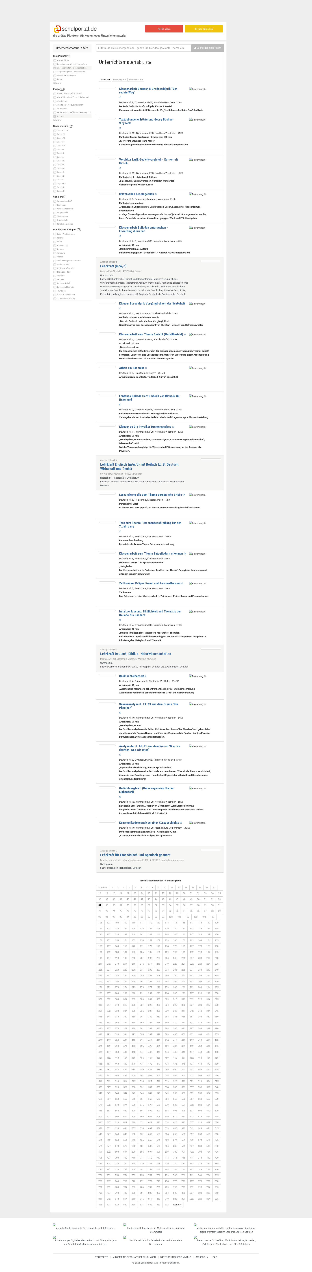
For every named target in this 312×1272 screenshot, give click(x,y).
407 (108, 1040)
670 (175, 1140)
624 (167, 1122)
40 (128, 899)
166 (100, 946)
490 (175, 1069)
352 (150, 1016)
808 (200, 1193)
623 (158, 1122)
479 (208, 1063)
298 (200, 993)
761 (183, 1175)
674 (208, 1140)
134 (208, 928)
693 (117, 1151)
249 (167, 975)
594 (167, 1110)
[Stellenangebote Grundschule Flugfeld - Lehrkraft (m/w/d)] (211, 261)
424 (125, 1046)
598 (200, 1110)
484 (125, 1069)
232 (150, 969)
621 (142, 1122)
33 (205, 893)
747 (192, 1169)
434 (208, 1046)
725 (133, 1163)
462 (192, 1057)
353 (158, 1016)
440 (133, 1052)
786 (142, 1187)
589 (125, 1110)
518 (158, 1081)
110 (133, 922)
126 (142, 928)
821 (183, 1198)
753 (117, 1175)
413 (158, 1040)
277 (150, 987)
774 (167, 1181)
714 (167, 1157)
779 (208, 1181)
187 (150, 952)
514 (125, 1081)
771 (142, 1181)
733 (200, 1163)
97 (149, 917)
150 (216, 934)
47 (177, 899)
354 (167, 1016)
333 (117, 1011)
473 (158, 1063)
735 (216, 1163)
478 (200, 1063)
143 (158, 934)
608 (158, 1116)
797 (108, 1193)
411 (142, 1040)
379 (125, 1028)
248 (158, 975)
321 (142, 1005)
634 (125, 1128)
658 (200, 1134)
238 (200, 969)
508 (200, 1075)
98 (156, 917)
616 (100, 1122)
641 (183, 1128)
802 (150, 1193)
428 (158, 1046)
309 (167, 999)
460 (175, 1057)
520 (175, 1081)
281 (183, 987)
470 (133, 1063)
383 (158, 1028)
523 (200, 1081)
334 (125, 1011)
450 (216, 1052)
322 (150, 1005)
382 (150, 1028)
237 (192, 969)
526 (100, 1087)
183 (117, 952)
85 (191, 911)
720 (216, 1157)
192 (192, 952)
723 (117, 1163)
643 (200, 1128)
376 (100, 1028)
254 (208, 975)
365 (133, 1022)
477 (192, 1063)
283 (200, 987)
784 (125, 1187)
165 (216, 940)
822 (192, 1198)
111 (142, 922)
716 (183, 1157)
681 (142, 1146)
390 (216, 1028)
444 (167, 1052)
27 (163, 893)
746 (183, 1169)
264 (167, 981)
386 (183, 1028)
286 (100, 993)
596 (183, 1110)
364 (125, 1022)
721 (100, 1163)
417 (192, 1040)
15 (200, 887)
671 (183, 1140)
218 (158, 963)
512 (108, 1081)
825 (216, 1198)
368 (158, 1022)
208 (200, 958)
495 (216, 1069)
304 (125, 999)
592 (150, 1110)
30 (184, 893)
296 (183, 993)
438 (117, 1052)
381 (142, 1028)
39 (121, 899)
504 (167, 1075)
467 (108, 1063)
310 (175, 999)
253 (200, 975)
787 (150, 1187)
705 (216, 1151)
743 (158, 1169)
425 (133, 1046)
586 (100, 1110)
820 (175, 1198)
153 (117, 940)
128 (158, 928)
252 (192, 975)
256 (100, 981)
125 (133, 928)
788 (158, 1187)
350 (133, 1016)
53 (219, 899)
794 (208, 1187)
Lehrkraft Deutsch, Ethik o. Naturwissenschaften (135, 654)
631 (100, 1128)
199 (125, 958)
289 (125, 993)
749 (208, 1169)
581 (183, 1105)
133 (200, 928)
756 (142, 1175)
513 (117, 1081)
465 (216, 1057)
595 (175, 1110)
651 (142, 1134)
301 (100, 999)
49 (191, 899)
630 (216, 1122)
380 (133, 1028)
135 (216, 928)
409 (125, 1040)
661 (100, 1140)
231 (142, 969)
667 (150, 1140)
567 (192, 1099)
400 (175, 1034)
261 (142, 981)
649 (125, 1134)
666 (142, 1140)
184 (125, 952)
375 (216, 1022)
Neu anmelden (205, 29)
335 (133, 1011)
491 (183, 1069)
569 (208, 1099)
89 (219, 911)
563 (158, 1099)
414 (167, 1040)
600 (216, 1110)
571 (100, 1105)
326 (183, 1005)
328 (200, 1005)
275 (133, 987)
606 (142, 1116)
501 (142, 1075)
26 (156, 893)
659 (208, 1134)
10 (165, 887)
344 (208, 1011)
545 (133, 1093)
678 (117, 1146)
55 (106, 905)
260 (133, 981)
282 (192, 987)
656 (183, 1134)
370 (175, 1022)
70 (212, 905)
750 (216, 1169)
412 (150, 1040)
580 (175, 1105)
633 (117, 1128)
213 (117, 963)
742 (150, 1169)
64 (170, 905)
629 (208, 1122)
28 (170, 893)
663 (117, 1140)
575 (133, 1105)
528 (117, 1087)
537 (192, 1087)
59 (135, 905)
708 (117, 1157)
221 (183, 963)
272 (108, 987)
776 (183, 1181)
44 (156, 899)
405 (216, 1034)
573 (117, 1105)
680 (133, 1146)
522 (192, 1081)
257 (108, 981)
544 (125, 1093)
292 (150, 993)
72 (99, 911)
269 (208, 981)
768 (117, 1181)
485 (133, 1069)
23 (135, 893)
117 (192, 922)
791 (183, 1187)
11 (172, 887)
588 (117, 1110)
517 (150, 1081)
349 (125, 1016)
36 (99, 899)
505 (175, 1075)
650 (133, 1134)
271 (100, 987)
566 (183, 1099)
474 (167, 1063)
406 (100, 1040)
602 (108, 1116)
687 (192, 1146)
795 (216, 1187)
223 (200, 963)
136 (100, 934)
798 (117, 1193)
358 (200, 1016)
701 (183, 1151)
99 (163, 917)
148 (200, 934)
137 (108, 934)
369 (167, 1022)
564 (167, 1099)
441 (142, 1052)
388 (200, 1028)
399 (167, 1034)
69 (205, 905)
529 (125, 1087)
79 (149, 911)
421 (100, 1046)
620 (133, 1122)
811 (100, 1198)
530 (133, 1087)
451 (100, 1057)
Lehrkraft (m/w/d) (113, 266)
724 (125, 1163)
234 (167, 969)
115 (175, 922)
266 (183, 981)
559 (125, 1099)
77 (135, 911)
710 (133, 1157)
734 (208, 1163)
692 (108, 1151)
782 (108, 1187)
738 (117, 1169)
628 (200, 1122)
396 (142, 1034)
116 (183, 922)
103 (196, 917)
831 (142, 1204)
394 (125, 1034)
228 (117, 969)
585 (216, 1105)
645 (216, 1128)
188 (158, 952)
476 (183, 1063)
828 (117, 1204)
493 (200, 1069)
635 (133, 1128)
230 (133, 969)
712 (150, 1157)
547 (150, 1093)
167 (108, 946)
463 (200, 1057)
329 (208, 1005)
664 (125, 1140)
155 (133, 940)
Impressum (202, 1257)
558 (117, 1099)
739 (125, 1169)
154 (125, 940)
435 (216, 1046)
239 (208, 969)
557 (108, 1099)
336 (142, 1011)
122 (108, 928)
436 (100, 1052)
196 (100, 958)
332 (108, 1011)
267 (192, 981)
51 (205, 899)
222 (192, 963)
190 (175, 952)
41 (135, 899)
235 (175, 969)
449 (208, 1052)
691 (100, 1151)
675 (216, 1140)
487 (150, 1069)
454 (125, 1057)
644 (208, 1128)
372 (192, 1022)
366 (142, 1022)
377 (108, 1028)
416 (183, 1040)
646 (100, 1134)
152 (108, 940)
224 (208, 963)
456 (142, 1057)
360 (216, 1016)
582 (192, 1105)
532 (150, 1087)
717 (192, 1157)
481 (100, 1069)
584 (208, 1105)
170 (133, 946)
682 (150, 1146)
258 (117, 981)
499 (125, 1075)
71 (219, 905)
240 (216, 969)
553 (200, 1093)
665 (133, 1140)
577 (150, 1105)
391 (100, 1034)
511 (100, 1081)
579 (167, 1105)
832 (150, 1204)
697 (150, 1151)
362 (108, 1022)
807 (192, 1193)
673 (200, 1140)
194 (208, 952)
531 (142, 1087)
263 (158, 981)
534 (167, 1087)
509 (208, 1075)
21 (121, 893)
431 (183, 1046)
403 (200, 1034)
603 (117, 1116)
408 (117, 1040)
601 (100, 1116)
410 (133, 1040)
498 (117, 1075)
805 (175, 1193)
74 (113, 911)
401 (183, 1034)
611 (183, 1116)
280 (175, 987)
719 (208, 1157)
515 (133, 1081)
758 (158, 1175)
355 (175, 1016)
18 (99, 893)
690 (216, 1146)
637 (150, 1128)
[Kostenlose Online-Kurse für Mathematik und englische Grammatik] (156, 1224)
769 (125, 1181)
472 (150, 1063)
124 (125, 928)
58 (128, 905)
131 (183, 928)
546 (142, 1093)
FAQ (215, 1257)
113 (158, 922)
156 (142, 940)
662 (108, 1140)
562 (150, 1099)
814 (125, 1198)
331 (100, 1011)
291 (142, 993)
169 (125, 946)
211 (100, 963)
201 (142, 958)
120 (216, 922)
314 (208, 999)
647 (108, 1134)
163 (200, 940)
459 (167, 1057)
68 (198, 905)
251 (183, 975)
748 (200, 1169)
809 (208, 1193)
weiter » (177, 1204)
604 (125, 1116)
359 (208, 1016)
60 (142, 905)
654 (167, 1134)
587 (108, 1110)
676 (100, 1146)
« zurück (103, 887)
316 (100, 1005)
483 (117, 1069)
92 (113, 917)
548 (158, 1093)
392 (108, 1034)
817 (150, 1198)
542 (108, 1093)
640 (175, 1128)
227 (108, 969)
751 (100, 1175)
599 (208, 1110)
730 (175, 1163)
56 (113, 905)
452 (108, 1057)
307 (150, 999)
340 (175, 1011)
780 (216, 1181)
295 (175, 993)
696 (142, 1151)
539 (208, 1087)
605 (133, 1116)
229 (125, 969)
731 (183, 1163)
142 (150, 934)
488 (158, 1069)
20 (113, 893)
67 (191, 905)
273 (117, 987)
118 (200, 922)
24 (142, 893)
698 (158, 1151)
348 (117, 1016)
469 (125, 1063)
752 (108, 1175)
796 (100, 1193)
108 (117, 922)
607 (150, 1116)
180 (216, 946)
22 (128, 893)
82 (170, 911)
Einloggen (165, 29)
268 (200, 981)
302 (108, 999)
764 (208, 1175)
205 (175, 958)
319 (125, 1005)
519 (167, 1081)
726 (142, 1163)
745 (175, 1169)
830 (133, 1204)
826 (100, 1204)
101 (179, 917)
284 (208, 987)
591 (142, 1110)
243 (117, 975)
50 (198, 899)
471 (142, 1063)
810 (216, 1193)
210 (216, 958)
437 (108, 1052)
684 (167, 1146)
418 (200, 1040)
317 (108, 1005)
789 (167, 1187)
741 (142, 1169)
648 (117, 1134)
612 (192, 1116)
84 (184, 911)
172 (150, 946)
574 (125, 1105)
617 (108, 1122)
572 (108, 1105)
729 (167, 1163)
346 (100, 1016)
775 (175, 1181)
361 (100, 1022)
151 (100, 940)
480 (216, 1063)
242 (108, 975)
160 (175, 940)
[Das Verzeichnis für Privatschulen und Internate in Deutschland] (156, 1237)
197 (108, 958)
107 (108, 922)
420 (216, 1040)
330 (216, 1005)
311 (183, 999)
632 (108, 1128)
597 (192, 1110)
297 (192, 993)
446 (183, 1052)
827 (108, 1204)
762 (192, 1175)
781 (100, 1187)
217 (150, 963)
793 (200, 1187)
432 (192, 1046)
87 (205, 911)
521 (183, 1081)
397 (150, 1034)
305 (133, 999)
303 (117, 999)
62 (156, 905)
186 (142, 952)
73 (106, 911)
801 (142, 1193)
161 (183, 940)
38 (113, 899)
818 (158, 1198)
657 (192, 1134)
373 (200, 1022)
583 (200, 1105)
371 (183, 1022)
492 (192, 1069)
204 (167, 958)
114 (167, 922)
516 (142, 1081)
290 (133, 993)
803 (158, 1193)
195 (216, 952)
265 (175, 981)
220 (175, 963)
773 (158, 1181)
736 (100, 1169)
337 (150, 1011)
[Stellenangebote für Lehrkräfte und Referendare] (85, 1224)
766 (100, 1181)
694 (125, 1151)
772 (150, 1181)
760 (175, 1175)
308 (158, 999)
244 (125, 975)
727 (150, 1163)
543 (117, 1093)
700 (175, 1151)
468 (117, 1063)
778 (200, 1181)
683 (158, 1146)
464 (208, 1057)
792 (192, 1187)
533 (158, 1087)
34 (212, 893)
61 (149, 905)
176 (183, 946)
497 (108, 1075)
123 (117, 928)
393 (117, 1034)
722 (108, 1163)
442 (150, 1052)
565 (175, 1099)
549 (167, 1093)
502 (150, 1075)
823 (200, 1198)
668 (158, 1140)
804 (167, 1193)
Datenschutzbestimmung (175, 1257)
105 (212, 917)
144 (167, 934)
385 (175, 1028)
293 (158, 993)
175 (175, 946)
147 (192, 934)
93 (121, 917)
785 (133, 1187)
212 (108, 963)
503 (158, 1075)
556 (100, 1099)
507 (192, 1075)
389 (208, 1028)
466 (100, 1063)
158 (158, 940)
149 (208, 934)
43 (149, 899)
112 (150, 922)
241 (100, 975)
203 (158, 958)
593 (158, 1110)
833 (158, 1204)
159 (167, 940)
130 (175, 928)
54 (99, 905)
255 (216, 975)
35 (219, 893)
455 (133, 1057)
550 (175, 1093)
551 (183, 1093)
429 (167, 1046)
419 (208, 1040)
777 (192, 1181)
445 (175, 1052)
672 (192, 1140)
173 (158, 946)
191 (183, 952)
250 (175, 975)
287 (108, 993)
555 (216, 1093)
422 (108, 1046)
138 (117, 934)
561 (142, 1099)
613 (200, 1116)
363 (117, 1022)
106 (100, 922)
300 (216, 993)
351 (142, 1016)
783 (117, 1187)
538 (200, 1087)
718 (200, 1157)
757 (150, 1175)
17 (214, 887)
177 (192, 946)
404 (208, 1034)
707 (108, 1157)
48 (184, 899)
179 (208, 946)
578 (158, 1105)
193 (200, 952)
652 (150, 1134)
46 (170, 899)
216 (142, 963)
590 (133, 1110)
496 (100, 1075)
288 (117, 993)
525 (216, 1081)
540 (216, 1087)
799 (125, 1193)
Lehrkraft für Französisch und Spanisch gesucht (135, 855)
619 (125, 1122)
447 (192, 1052)
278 (158, 987)
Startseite (101, 1257)
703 (200, 1151)
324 (167, 1005)
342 (192, 1011)
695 (133, 1151)
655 (175, 1134)
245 (133, 975)
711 (142, 1157)
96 (142, 917)
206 (183, 958)
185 (133, 952)
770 (133, 1181)
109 (125, 922)
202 (150, 958)
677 (108, 1146)
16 (207, 887)
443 (158, 1052)
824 (208, 1198)
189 (167, 952)
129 (167, 928)
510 (216, 1075)
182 (108, 952)
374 (208, 1022)
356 (183, 1016)
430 (175, 1046)
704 (208, 1151)
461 (183, 1057)
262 (150, 981)
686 (183, 1146)
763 (200, 1175)
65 (177, 905)
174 (167, 946)
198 (117, 958)
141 (142, 934)
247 (150, 975)
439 (125, 1052)
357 (192, 1016)
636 (142, 1128)
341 (183, 1011)
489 (167, 1069)
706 (100, 1157)
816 (142, 1198)
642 (192, 1128)
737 (108, 1169)
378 (117, 1028)
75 (121, 911)
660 (216, 1134)
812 (108, 1198)
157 (150, 940)
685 (175, 1146)
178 (200, 946)
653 (158, 1134)
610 (175, 1116)
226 (100, 969)
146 (183, 934)
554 (208, 1093)
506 (183, 1075)
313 (200, 999)
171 (142, 946)
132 (192, 928)
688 (200, 1146)
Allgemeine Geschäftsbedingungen (134, 1257)
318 (117, 1005)
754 (125, 1175)
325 (175, 1005)
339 (167, 1011)
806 (183, 1193)
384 (167, 1028)
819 (167, 1198)
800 (133, 1193)
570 (216, 1099)
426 (142, 1046)
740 (133, 1169)
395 (133, 1034)
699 (167, 1151)
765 (216, 1175)
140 (133, 934)
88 (212, 911)
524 (208, 1081)
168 (117, 946)
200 (133, 958)
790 (175, 1187)
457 (150, 1057)
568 (200, 1099)
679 (125, 1146)
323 (158, 1005)
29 (177, 893)
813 (117, 1198)
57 (121, 905)
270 (216, 981)
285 (216, 987)
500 (133, 1075)
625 (175, 1122)
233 (158, 969)
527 (108, 1087)
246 (142, 975)
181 (100, 952)
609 (167, 1116)
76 (128, 911)
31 (191, 893)
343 (200, 1011)
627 (192, 1122)
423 (117, 1046)
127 (150, 928)
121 (100, 928)
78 (142, 911)
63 (163, 905)
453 (117, 1057)
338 (158, 1011)
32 (198, 893)
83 (177, 911)
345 (216, 1011)
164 (208, 940)
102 (187, 917)
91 (106, 917)
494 (208, 1069)
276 (142, 987)
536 (183, 1087)
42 (142, 899)
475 (175, 1063)
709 (125, 1157)
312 (192, 999)
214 (125, 963)
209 (208, 958)
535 (175, 1087)
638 (158, 1128)
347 (108, 1016)
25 (149, 893)
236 (183, 969)
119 (208, 922)
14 (193, 887)
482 (108, 1069)
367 (150, 1022)
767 (108, 1181)
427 (150, 1046)
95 (135, 917)
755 (133, 1175)
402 (192, 1034)
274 (125, 987)
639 (167, 1128)
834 (167, 1204)
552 (192, 1093)
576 (142, 1105)
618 (117, 1122)
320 (133, 1005)
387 (192, 1028)
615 (216, 1116)
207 (192, 958)
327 (192, 1005)
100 (171, 917)
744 (167, 1169)
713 (158, 1157)
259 (125, 981)
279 (167, 987)
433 (200, 1046)
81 (163, 911)
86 (198, 911)
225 (216, 963)
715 (175, 1157)
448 (200, 1052)
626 (183, 1122)
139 (125, 934)
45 (163, 899)
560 (133, 1099)
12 (179, 887)
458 (158, 1057)
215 (133, 963)
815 (133, 1198)
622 (150, 1122)
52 (212, 899)
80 (156, 911)
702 (192, 1151)
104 (204, 917)
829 (125, 1204)
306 (142, 999)
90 (99, 917)
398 (158, 1034)
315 (216, 999)
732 (192, 1163)
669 (167, 1140)
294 (167, 993)
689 (208, 1146)
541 (100, 1093)
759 (167, 1175)
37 (106, 899)
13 (186, 887)
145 (175, 934)
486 (142, 1069)
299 (208, 993)
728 (158, 1163)
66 (184, 905)
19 (106, 893)
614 (208, 1116)
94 (128, 917)
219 (167, 963)
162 (192, 940)
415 (175, 1040)
